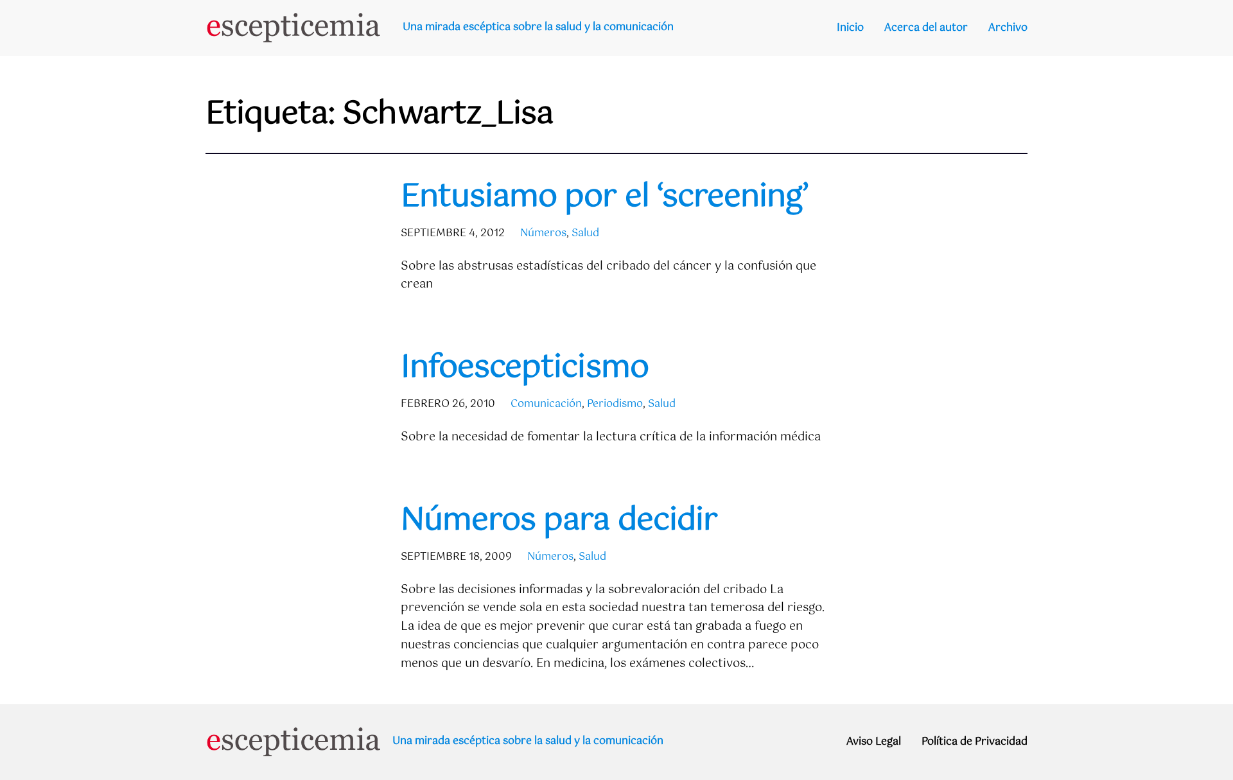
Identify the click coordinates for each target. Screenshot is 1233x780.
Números (543, 233)
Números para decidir (559, 521)
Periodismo (615, 404)
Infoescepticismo (525, 368)
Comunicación (546, 404)
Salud (585, 233)
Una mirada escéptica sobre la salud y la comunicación (538, 27)
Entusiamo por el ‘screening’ (605, 197)
